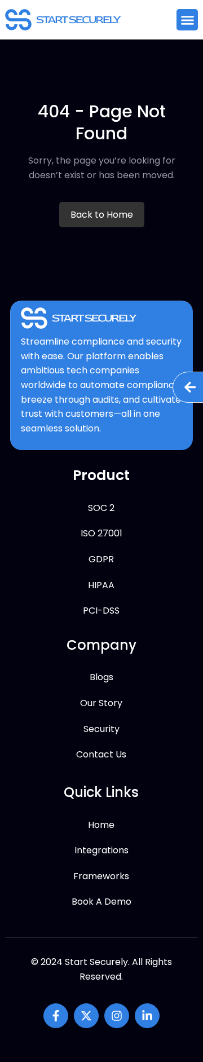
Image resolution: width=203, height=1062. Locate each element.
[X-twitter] (86, 1015)
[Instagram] (116, 1015)
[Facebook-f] (55, 1015)
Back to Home (101, 214)
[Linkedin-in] (147, 1015)
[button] (187, 19)
